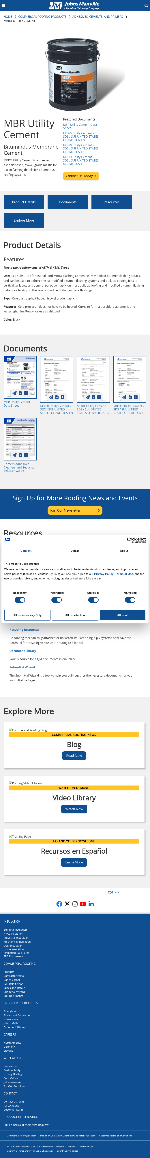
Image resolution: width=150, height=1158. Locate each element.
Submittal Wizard (14, 992)
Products (9, 971)
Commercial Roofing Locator (21, 1135)
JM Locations (11, 1105)
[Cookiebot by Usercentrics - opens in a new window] (130, 540)
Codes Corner (12, 980)
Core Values (11, 1078)
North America (13, 1042)
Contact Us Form (14, 1101)
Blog (74, 744)
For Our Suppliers (14, 1086)
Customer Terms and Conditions (115, 1135)
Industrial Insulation (16, 937)
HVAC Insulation (13, 933)
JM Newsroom (12, 1082)
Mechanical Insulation (17, 941)
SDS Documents (13, 956)
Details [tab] (75, 550)
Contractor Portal (14, 976)
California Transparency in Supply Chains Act (29, 1150)
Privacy (71, 1146)
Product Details (24, 202)
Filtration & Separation (17, 1015)
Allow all (122, 615)
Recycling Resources (24, 630)
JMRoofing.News (13, 984)
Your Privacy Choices (67, 1150)
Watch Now (74, 809)
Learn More (74, 862)
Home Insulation (14, 949)
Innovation (10, 1066)
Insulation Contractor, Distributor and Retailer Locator (67, 1135)
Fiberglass (10, 1011)
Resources (112, 202)
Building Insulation (15, 929)
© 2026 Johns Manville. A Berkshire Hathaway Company (35, 1146)
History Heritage (13, 1074)
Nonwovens (11, 1019)
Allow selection (75, 615)
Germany (9, 1046)
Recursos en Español (74, 851)
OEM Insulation (13, 945)
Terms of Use (86, 1146)
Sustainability (12, 1070)
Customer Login (13, 1109)
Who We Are (13, 1058)
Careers (10, 1034)
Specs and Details (14, 988)
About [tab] (124, 550)
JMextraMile (11, 1023)
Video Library (74, 797)
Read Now (74, 755)
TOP (111, 892)
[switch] (56, 600)
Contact (10, 1093)
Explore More (24, 220)
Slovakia (9, 1050)
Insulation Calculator (16, 953)
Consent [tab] (25, 550)
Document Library (23, 651)
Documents (68, 202)
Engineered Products (21, 1003)
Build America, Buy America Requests (27, 1125)
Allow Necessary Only (27, 615)
